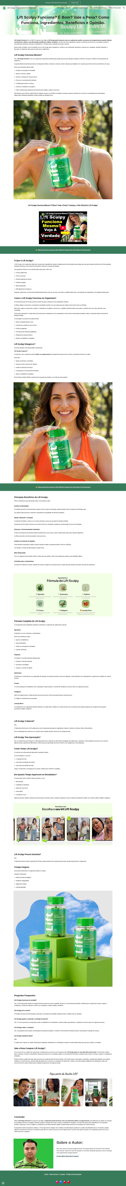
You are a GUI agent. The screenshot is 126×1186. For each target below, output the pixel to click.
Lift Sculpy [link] (60, 8)
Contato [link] (68, 8)
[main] (63, 20)
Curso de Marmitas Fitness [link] (98, 8)
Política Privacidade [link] (115, 8)
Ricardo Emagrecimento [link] (80, 8)
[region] (63, 2)
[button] (124, 8)
